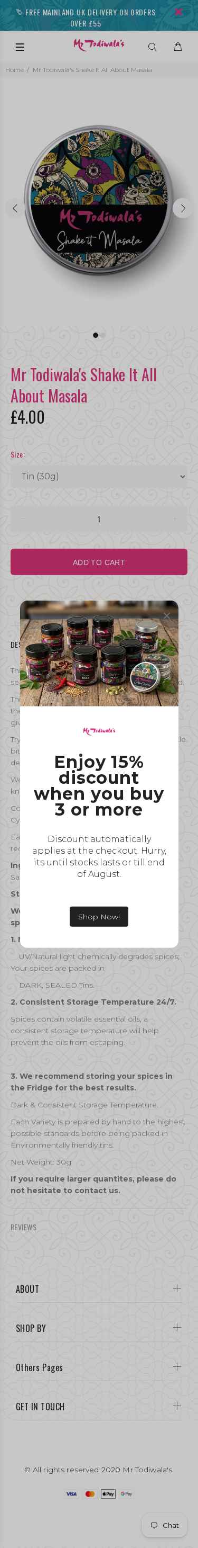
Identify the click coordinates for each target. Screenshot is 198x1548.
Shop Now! (99, 916)
